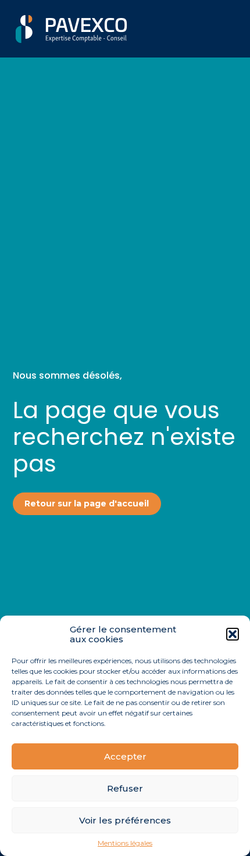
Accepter (125, 756)
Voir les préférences (125, 820)
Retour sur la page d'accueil (86, 503)
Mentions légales (125, 843)
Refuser (125, 788)
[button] (232, 634)
